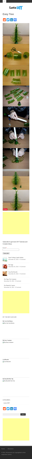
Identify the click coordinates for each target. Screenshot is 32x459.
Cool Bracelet (6, 359)
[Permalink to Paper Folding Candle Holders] (5, 259)
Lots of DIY (7, 403)
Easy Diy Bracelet (12, 272)
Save (6, 209)
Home (3, 448)
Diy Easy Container (7, 340)
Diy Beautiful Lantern (9, 285)
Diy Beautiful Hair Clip (8, 378)
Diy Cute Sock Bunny (8, 321)
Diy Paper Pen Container (10, 279)
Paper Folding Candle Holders (15, 257)
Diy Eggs (10, 264)
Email (5, 247)
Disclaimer (11, 448)
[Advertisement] (16, 223)
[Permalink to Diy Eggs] (5, 266)
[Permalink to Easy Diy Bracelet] (5, 273)
